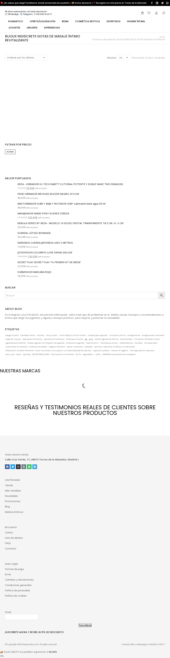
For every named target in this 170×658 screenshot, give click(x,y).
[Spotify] (29, 466)
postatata (88, 347)
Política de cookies (16, 595)
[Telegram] (34, 466)
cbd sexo (40, 335)
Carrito (9, 532)
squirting (26, 354)
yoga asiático (88, 354)
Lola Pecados (12, 480)
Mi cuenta (11, 527)
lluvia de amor (92, 343)
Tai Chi (78, 354)
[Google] (23, 466)
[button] (9, 115)
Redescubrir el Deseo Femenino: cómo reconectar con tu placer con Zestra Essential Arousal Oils (48, 350)
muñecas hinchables (38, 347)
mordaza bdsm (150, 343)
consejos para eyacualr (98, 335)
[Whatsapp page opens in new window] (167, 3)
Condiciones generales (18, 585)
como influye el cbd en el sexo (72, 335)
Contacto (10, 548)
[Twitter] (12, 466)
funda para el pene (74, 339)
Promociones (12, 501)
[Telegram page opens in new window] (162, 3)
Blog (7, 506)
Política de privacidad (17, 590)
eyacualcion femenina (32, 339)
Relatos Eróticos (14, 512)
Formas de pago (14, 569)
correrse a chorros (117, 335)
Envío (8, 574)
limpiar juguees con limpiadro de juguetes (45, 343)
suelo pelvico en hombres (62, 354)
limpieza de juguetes (75, 343)
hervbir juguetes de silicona (106, 339)
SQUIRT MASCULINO (40, 354)
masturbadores (126, 343)
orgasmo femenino (57, 347)
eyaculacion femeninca (54, 339)
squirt (18, 354)
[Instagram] (18, 466)
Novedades (11, 496)
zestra (98, 354)
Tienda (9, 485)
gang (91, 339)
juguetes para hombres (15, 343)
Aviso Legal (11, 563)
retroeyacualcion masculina (142, 350)
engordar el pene (13, 339)
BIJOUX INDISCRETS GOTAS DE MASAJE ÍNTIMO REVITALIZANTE (30, 125)
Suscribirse (85, 625)
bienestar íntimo (27, 335)
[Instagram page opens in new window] (157, 3)
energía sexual (133, 335)
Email (8, 612)
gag (86, 339)
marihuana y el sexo (109, 343)
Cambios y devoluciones (19, 579)
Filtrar (10, 152)
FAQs (8, 543)
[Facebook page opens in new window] (152, 3)
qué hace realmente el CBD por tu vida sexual (114, 347)
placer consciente (75, 347)
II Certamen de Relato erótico (147, 339)
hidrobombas (126, 339)
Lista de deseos (14, 538)
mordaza (138, 343)
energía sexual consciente (153, 335)
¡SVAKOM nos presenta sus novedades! (118, 354)
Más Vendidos (13, 490)
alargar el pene (12, 335)
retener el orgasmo (119, 350)
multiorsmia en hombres (16, 347)
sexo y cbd (10, 354)
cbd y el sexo (51, 335)
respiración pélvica (101, 350)
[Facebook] (7, 466)
